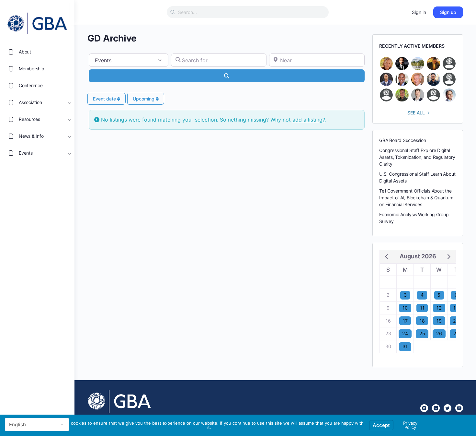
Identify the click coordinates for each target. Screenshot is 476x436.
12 (439, 308)
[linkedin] (436, 408)
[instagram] (424, 408)
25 (422, 333)
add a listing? (308, 119)
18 (422, 321)
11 (422, 308)
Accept (381, 425)
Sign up (448, 12)
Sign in (419, 12)
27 (456, 333)
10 (405, 308)
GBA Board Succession (402, 140)
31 (405, 346)
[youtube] (459, 408)
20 (456, 321)
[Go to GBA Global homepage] (37, 21)
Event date (105, 98)
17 (405, 321)
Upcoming (144, 98)
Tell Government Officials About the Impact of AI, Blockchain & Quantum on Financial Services (416, 197)
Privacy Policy (410, 425)
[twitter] (447, 408)
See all (416, 112)
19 (439, 321)
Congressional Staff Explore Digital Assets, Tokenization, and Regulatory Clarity (417, 157)
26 (439, 333)
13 (456, 308)
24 (405, 333)
